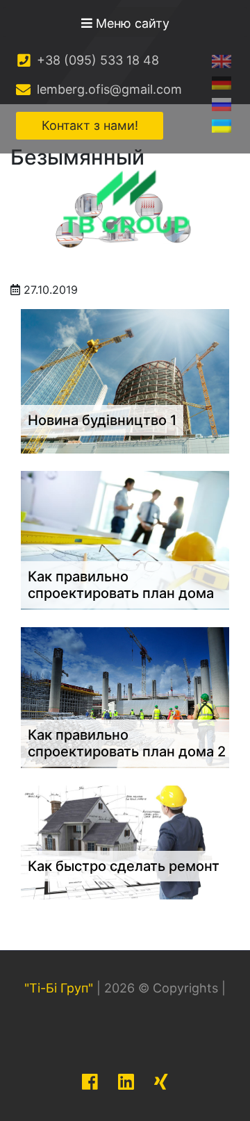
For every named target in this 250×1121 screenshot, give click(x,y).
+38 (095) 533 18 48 (96, 60)
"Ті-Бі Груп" (58, 988)
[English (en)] (221, 61)
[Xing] (161, 1082)
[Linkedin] (126, 1082)
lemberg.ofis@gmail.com (107, 89)
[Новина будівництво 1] (125, 381)
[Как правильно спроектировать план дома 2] (125, 697)
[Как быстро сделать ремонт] (125, 841)
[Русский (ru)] (221, 104)
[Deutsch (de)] (221, 82)
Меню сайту (130, 23)
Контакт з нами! (90, 125)
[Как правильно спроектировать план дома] (125, 540)
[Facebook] (90, 1082)
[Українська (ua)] (221, 125)
